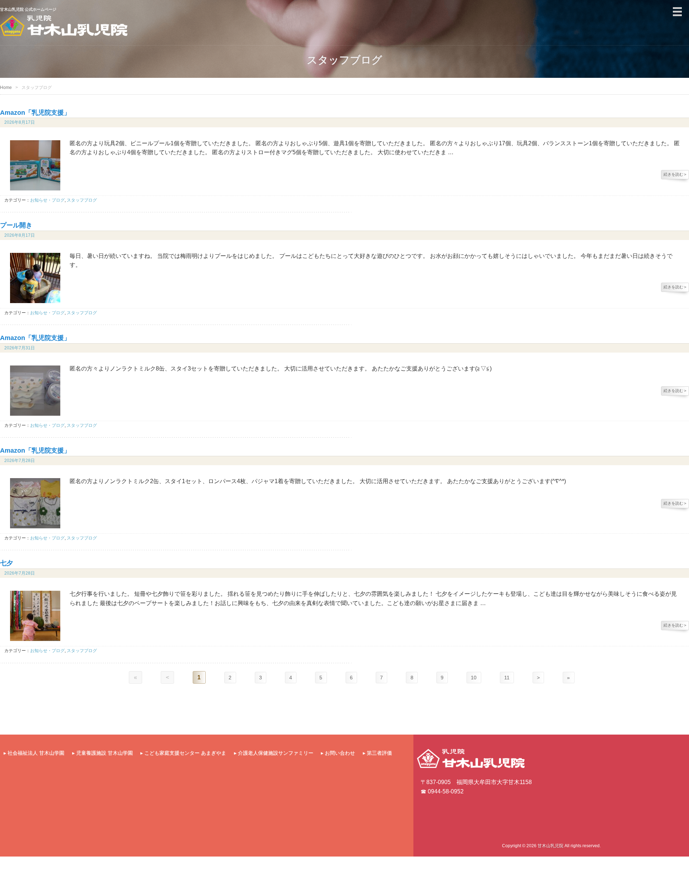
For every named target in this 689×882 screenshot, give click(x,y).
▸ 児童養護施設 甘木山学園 (102, 753)
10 (477, 677)
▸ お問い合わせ (338, 753)
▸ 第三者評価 (377, 753)
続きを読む (675, 174)
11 (512, 677)
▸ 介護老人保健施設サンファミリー (273, 753)
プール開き (16, 225)
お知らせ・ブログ (47, 200)
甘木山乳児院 (550, 845)
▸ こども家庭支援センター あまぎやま (183, 753)
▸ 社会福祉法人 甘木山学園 (34, 753)
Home (6, 87)
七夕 (6, 563)
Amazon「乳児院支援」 (35, 112)
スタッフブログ (82, 200)
